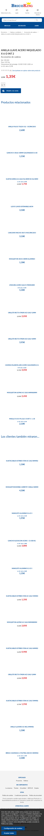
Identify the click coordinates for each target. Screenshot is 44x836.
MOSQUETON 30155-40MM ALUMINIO (22, 259)
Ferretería (4, 32)
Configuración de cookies (13, 828)
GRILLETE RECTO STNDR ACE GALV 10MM (22, 339)
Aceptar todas (9, 833)
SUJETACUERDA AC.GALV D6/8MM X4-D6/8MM (22, 179)
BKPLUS (30, 788)
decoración (22, 25)
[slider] (5, 70)
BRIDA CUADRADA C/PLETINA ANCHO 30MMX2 (22, 753)
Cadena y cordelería (15, 32)
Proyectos (19, 780)
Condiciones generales (21, 795)
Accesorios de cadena (30, 32)
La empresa (8, 788)
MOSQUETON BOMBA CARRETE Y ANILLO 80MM (22, 487)
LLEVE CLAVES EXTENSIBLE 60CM (22, 206)
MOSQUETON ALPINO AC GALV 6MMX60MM (22, 392)
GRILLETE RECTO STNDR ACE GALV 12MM (22, 313)
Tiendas (16, 788)
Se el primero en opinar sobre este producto (26, 70)
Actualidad (23, 788)
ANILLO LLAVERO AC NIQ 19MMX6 (22, 727)
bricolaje (7, 25)
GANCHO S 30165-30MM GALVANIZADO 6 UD (22, 153)
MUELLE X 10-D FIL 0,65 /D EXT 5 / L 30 (22, 419)
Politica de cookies (7, 824)
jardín (37, 25)
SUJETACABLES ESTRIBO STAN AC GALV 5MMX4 (22, 596)
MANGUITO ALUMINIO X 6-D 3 (22, 513)
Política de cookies (7, 795)
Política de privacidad (35, 795)
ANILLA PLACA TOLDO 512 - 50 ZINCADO (22, 126)
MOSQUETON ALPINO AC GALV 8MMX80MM (22, 622)
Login (16, 13)
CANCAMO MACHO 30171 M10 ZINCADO (22, 233)
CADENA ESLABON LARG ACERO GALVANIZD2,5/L (22, 365)
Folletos (26, 780)
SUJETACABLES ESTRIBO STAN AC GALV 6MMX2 (22, 648)
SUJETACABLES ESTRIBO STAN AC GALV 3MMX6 (22, 701)
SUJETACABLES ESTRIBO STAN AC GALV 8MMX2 (22, 461)
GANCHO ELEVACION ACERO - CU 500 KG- (22, 541)
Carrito (27, 13)
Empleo (36, 788)
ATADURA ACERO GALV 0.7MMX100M (22, 285)
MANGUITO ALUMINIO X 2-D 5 (22, 568)
